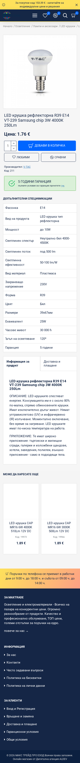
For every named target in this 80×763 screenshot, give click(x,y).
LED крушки (68, 26)
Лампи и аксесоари (45, 26)
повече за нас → (16, 631)
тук (62, 185)
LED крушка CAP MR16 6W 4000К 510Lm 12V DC (21, 527)
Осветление (22, 26)
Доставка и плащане (52, 363)
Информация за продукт (18, 363)
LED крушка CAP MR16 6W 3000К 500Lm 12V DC (59, 527)
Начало (7, 26)
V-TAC (27, 166)
